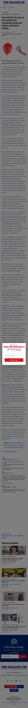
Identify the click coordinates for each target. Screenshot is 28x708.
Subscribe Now (14, 360)
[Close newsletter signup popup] (23, 345)
